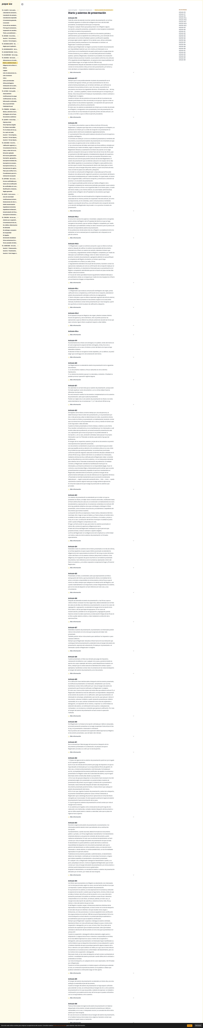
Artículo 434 (182, 56)
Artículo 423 (182, 35)
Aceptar (190, 1025)
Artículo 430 (182, 48)
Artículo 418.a (182, 18)
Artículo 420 (182, 29)
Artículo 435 (182, 58)
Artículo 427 (182, 42)
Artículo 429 (182, 46)
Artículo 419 (182, 27)
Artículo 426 (182, 41)
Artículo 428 (182, 44)
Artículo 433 (182, 54)
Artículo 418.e (182, 25)
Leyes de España (72, 10)
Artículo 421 (182, 31)
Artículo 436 (182, 60)
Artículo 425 (182, 39)
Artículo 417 (182, 14)
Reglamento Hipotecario (85, 10)
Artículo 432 (182, 52)
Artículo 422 (182, 33)
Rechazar (198, 1025)
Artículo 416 (182, 12)
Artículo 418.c (182, 21)
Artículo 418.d (183, 23)
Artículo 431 (182, 50)
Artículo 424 (182, 37)
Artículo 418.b (183, 20)
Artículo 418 (182, 16)
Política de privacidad (59, 1025)
